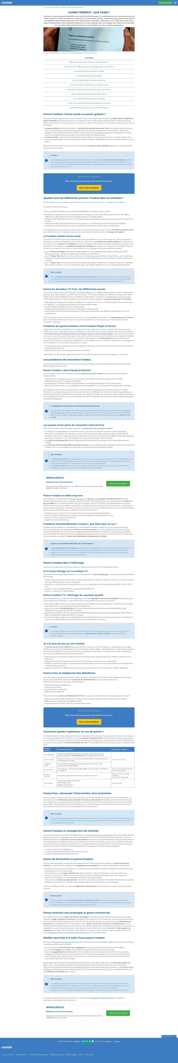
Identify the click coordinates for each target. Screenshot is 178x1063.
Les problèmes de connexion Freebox (89, 71)
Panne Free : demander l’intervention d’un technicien (89, 89)
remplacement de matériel (99, 835)
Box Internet (56, 7)
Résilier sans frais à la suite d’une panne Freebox (89, 108)
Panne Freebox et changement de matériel (89, 94)
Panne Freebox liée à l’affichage (89, 76)
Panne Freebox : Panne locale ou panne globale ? (89, 62)
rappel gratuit (166, 3)
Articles (63, 7)
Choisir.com (47, 7)
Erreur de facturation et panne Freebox (89, 98)
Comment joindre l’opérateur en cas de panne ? (89, 85)
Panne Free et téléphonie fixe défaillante (89, 80)
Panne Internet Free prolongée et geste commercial (89, 103)
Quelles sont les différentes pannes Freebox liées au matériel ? (89, 67)
